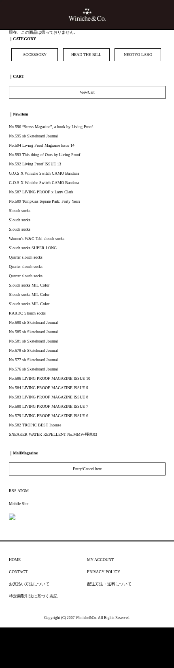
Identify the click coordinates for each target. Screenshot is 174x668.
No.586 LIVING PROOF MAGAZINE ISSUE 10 (49, 378)
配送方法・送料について (109, 584)
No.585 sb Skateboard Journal (33, 332)
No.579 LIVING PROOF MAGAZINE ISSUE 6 (48, 415)
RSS (13, 490)
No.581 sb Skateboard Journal (33, 341)
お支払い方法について (29, 584)
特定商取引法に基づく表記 (33, 596)
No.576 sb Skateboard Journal (33, 369)
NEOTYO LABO (138, 54)
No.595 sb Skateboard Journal (33, 136)
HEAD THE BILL (86, 54)
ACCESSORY (35, 54)
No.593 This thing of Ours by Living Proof (44, 154)
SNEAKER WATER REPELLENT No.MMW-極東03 (53, 434)
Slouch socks (19, 210)
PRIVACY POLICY (103, 572)
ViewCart (87, 92)
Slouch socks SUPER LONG (33, 248)
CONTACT (18, 572)
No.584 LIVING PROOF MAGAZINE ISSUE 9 (48, 387)
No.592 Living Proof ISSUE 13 (35, 164)
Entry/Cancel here (87, 469)
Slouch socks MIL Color (29, 285)
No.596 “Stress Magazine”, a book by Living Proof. (51, 126)
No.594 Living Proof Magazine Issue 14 (41, 145)
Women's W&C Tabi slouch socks (36, 238)
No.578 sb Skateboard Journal (33, 350)
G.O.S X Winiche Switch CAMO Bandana (44, 173)
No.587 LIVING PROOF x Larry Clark (41, 192)
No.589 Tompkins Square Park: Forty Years (44, 201)
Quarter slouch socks (25, 257)
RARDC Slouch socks (27, 313)
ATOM (23, 490)
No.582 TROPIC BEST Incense (35, 425)
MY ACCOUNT (100, 559)
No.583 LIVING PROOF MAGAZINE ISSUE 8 (48, 397)
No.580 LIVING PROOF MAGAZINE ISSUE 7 (48, 406)
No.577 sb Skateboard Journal (33, 360)
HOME (15, 559)
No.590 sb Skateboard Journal (33, 322)
